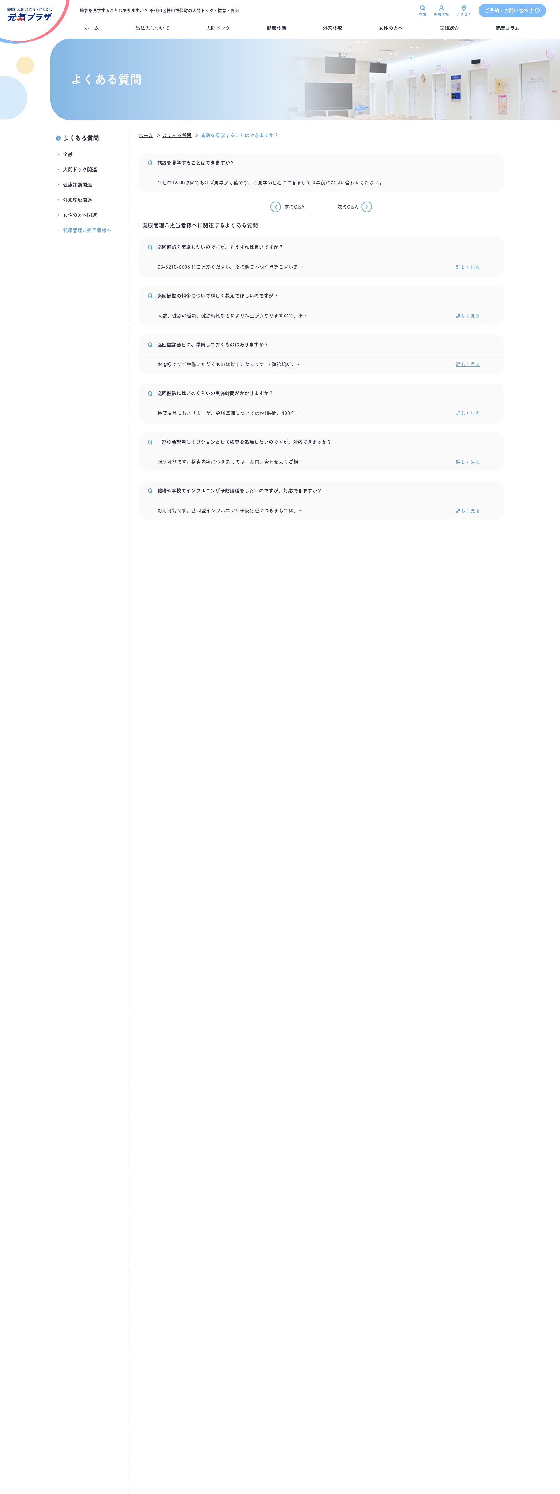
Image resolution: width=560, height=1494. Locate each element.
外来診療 (332, 28)
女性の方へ (391, 28)
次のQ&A (347, 207)
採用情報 (441, 14)
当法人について (152, 28)
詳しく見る (468, 267)
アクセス (463, 14)
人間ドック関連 (80, 169)
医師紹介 (449, 28)
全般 (68, 154)
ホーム (92, 28)
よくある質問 (81, 138)
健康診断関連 (77, 184)
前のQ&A (294, 207)
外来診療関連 (77, 200)
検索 (422, 14)
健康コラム (508, 28)
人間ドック (218, 28)
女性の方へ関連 (80, 215)
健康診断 (276, 28)
